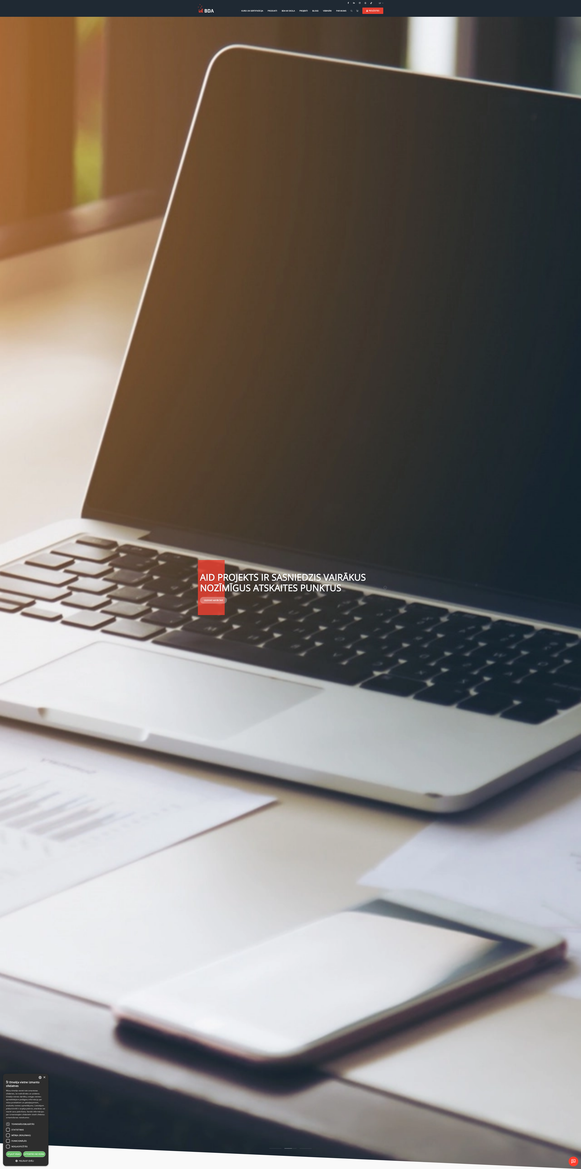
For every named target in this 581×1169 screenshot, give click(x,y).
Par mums (341, 10)
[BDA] (206, 8)
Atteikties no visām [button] (34, 1154)
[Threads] (365, 3)
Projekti (303, 10)
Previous (192, 587)
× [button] (44, 1077)
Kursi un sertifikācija (252, 10)
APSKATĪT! (209, 599)
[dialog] (25, 1120)
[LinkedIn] (354, 3)
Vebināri (327, 10)
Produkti (272, 10)
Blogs (315, 10)
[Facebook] (348, 3)
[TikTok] (371, 3)
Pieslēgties (374, 10)
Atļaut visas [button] (13, 1154)
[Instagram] (360, 3)
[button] (25, 1161)
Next (385, 587)
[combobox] (40, 1077)
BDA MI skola (288, 10)
